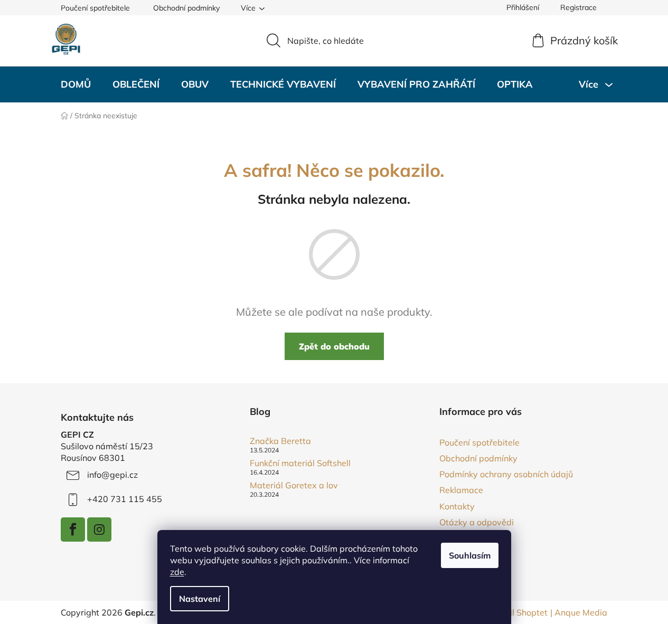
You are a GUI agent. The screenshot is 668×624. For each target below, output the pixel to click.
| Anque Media (578, 612)
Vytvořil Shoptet (516, 612)
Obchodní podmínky (186, 8)
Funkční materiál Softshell (300, 463)
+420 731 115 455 (124, 499)
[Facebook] (73, 529)
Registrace (578, 7)
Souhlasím (470, 555)
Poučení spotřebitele (95, 8)
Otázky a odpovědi (476, 522)
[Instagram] (99, 529)
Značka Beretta (280, 441)
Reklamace (461, 490)
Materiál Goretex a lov (294, 485)
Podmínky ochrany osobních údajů (506, 474)
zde (177, 571)
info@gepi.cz (112, 474)
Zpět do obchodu (334, 346)
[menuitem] (75, 84)
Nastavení (199, 598)
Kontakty (457, 506)
